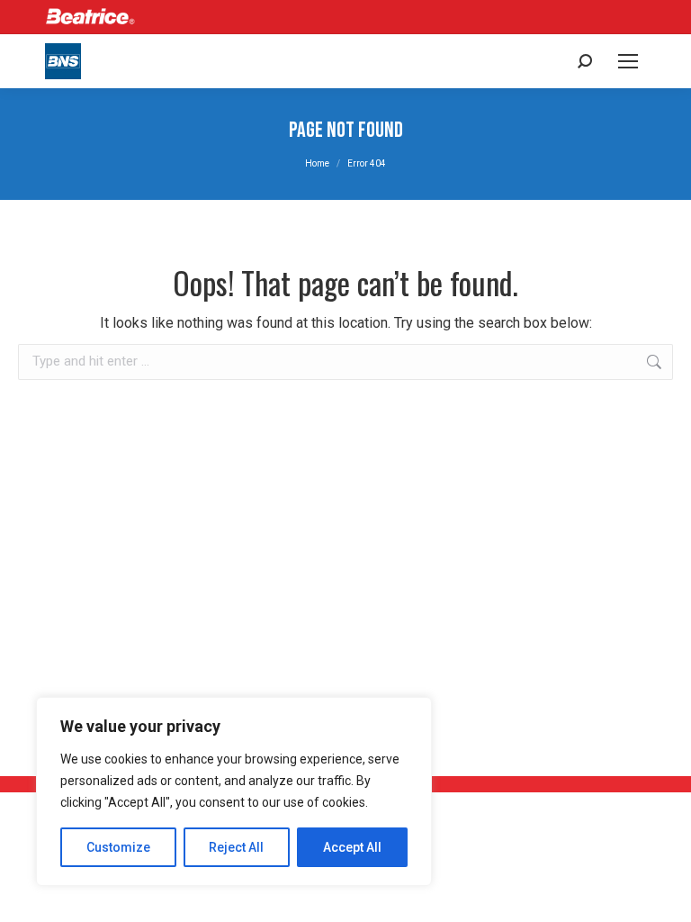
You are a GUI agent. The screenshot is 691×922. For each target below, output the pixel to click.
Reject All (236, 847)
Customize (118, 847)
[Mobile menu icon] (628, 61)
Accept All (352, 847)
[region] (234, 791)
